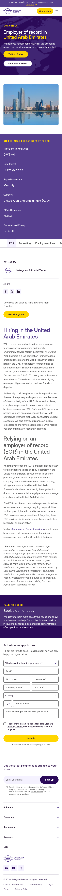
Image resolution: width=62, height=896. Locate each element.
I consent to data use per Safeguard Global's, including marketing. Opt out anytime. (30, 727)
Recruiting (25, 243)
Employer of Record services (28, 529)
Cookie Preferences (13, 884)
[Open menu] (57, 11)
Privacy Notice (14, 726)
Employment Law (45, 243)
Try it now (30, 4)
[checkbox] (4, 723)
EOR (11, 243)
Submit (31, 738)
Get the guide (16, 314)
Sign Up (49, 779)
